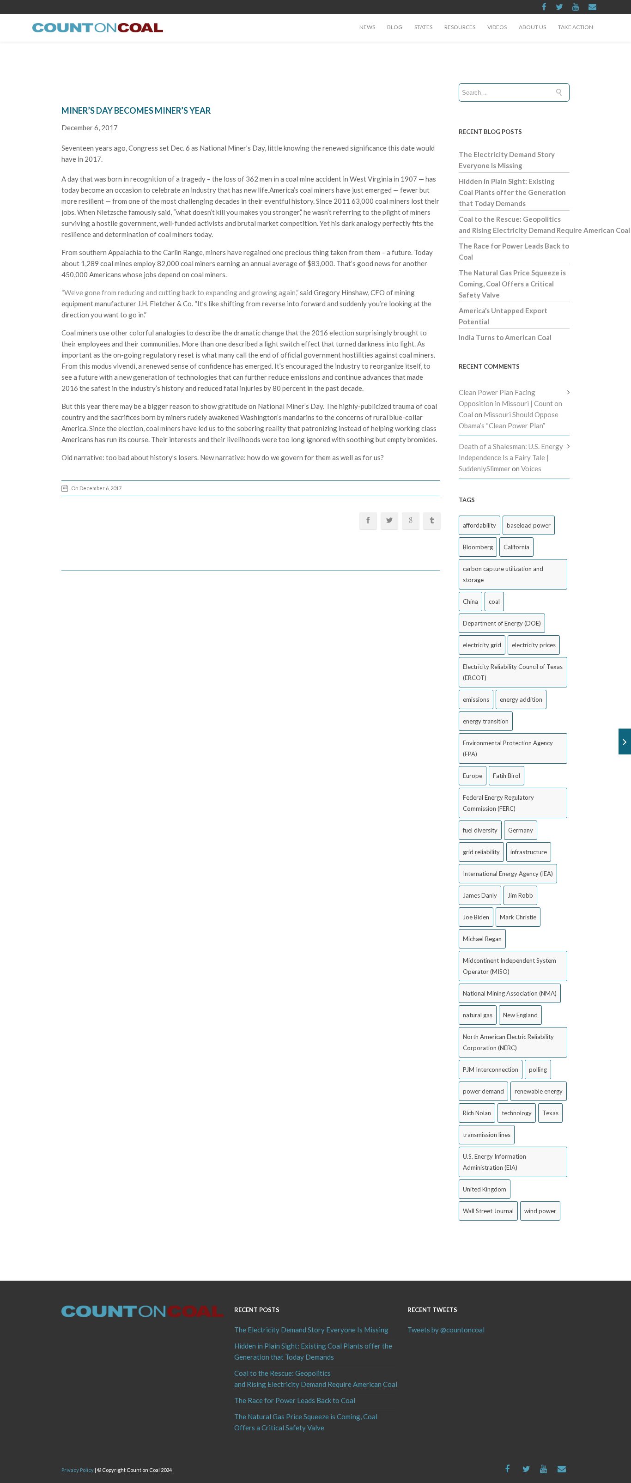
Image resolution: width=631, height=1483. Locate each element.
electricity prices (534, 645)
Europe (472, 775)
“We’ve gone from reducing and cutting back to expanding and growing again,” (179, 292)
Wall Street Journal (488, 1211)
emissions (476, 699)
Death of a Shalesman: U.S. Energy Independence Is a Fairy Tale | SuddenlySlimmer (511, 457)
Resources (459, 27)
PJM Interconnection (490, 1069)
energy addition (521, 699)
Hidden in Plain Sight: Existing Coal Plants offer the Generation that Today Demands (512, 192)
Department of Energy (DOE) (502, 623)
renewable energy (539, 1091)
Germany (520, 830)
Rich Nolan (477, 1113)
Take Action (575, 27)
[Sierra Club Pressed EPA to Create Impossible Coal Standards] (625, 741)
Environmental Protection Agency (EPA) (508, 748)
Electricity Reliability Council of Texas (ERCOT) (513, 672)
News (367, 27)
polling (538, 1069)
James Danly (480, 895)
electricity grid (482, 645)
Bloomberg (478, 547)
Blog (394, 27)
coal (494, 601)
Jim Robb (520, 895)
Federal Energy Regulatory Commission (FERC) (498, 803)
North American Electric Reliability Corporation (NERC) (508, 1042)
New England (520, 1015)
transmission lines (486, 1134)
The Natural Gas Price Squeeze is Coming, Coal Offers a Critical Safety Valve (512, 283)
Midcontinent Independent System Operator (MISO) (509, 966)
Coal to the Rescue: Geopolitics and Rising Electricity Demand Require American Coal (315, 1378)
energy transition (486, 721)
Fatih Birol (506, 775)
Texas (550, 1113)
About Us (532, 27)
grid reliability (481, 852)
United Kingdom (484, 1189)
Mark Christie (518, 917)
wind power (540, 1211)
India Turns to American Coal (505, 337)
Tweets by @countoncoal (446, 1329)
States (423, 27)
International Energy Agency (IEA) (508, 873)
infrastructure (528, 852)
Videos (497, 27)
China (470, 601)
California (516, 547)
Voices (531, 468)
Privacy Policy (77, 1470)
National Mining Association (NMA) (510, 993)
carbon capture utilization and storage (503, 574)
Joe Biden (476, 917)
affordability (479, 525)
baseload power (529, 525)
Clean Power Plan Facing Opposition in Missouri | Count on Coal (510, 403)
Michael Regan (482, 938)
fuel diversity (480, 830)
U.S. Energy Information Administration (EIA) (494, 1162)
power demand (483, 1091)
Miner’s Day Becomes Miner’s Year (136, 110)
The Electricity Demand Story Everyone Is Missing (311, 1329)
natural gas (477, 1015)
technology (517, 1113)
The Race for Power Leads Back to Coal (294, 1400)
